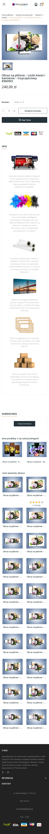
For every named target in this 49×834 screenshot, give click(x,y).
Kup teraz (26, 120)
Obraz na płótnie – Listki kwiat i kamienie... (12, 495)
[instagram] (8, 772)
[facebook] (3, 772)
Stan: (22, 410)
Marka (17, 402)
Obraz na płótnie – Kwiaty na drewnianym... (12, 462)
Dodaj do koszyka (33, 111)
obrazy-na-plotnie (27, 402)
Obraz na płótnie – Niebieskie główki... (37, 462)
